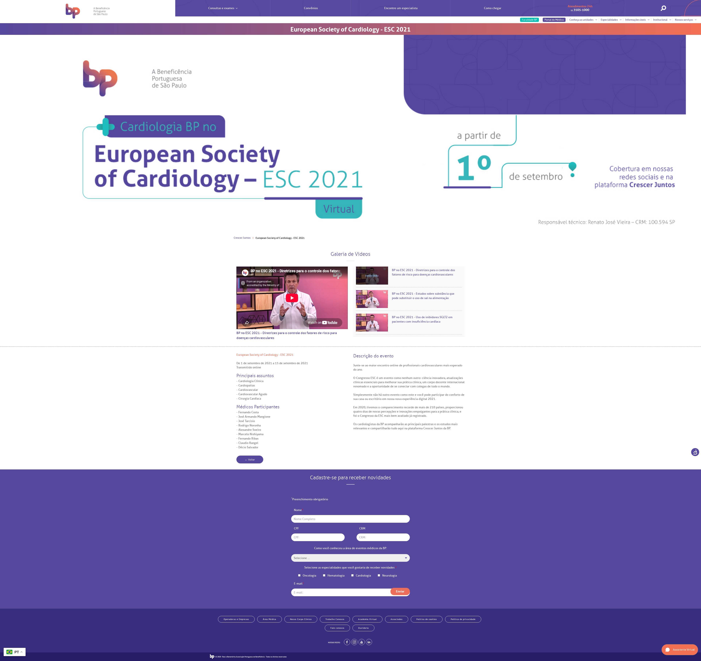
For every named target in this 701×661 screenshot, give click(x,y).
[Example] (354, 642)
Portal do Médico (554, 19)
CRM (362, 528)
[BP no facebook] (347, 642)
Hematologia (335, 575)
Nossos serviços (684, 19)
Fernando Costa (248, 412)
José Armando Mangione (254, 417)
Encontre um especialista (400, 8)
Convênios (311, 8)
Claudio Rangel (248, 443)
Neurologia (389, 575)
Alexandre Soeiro (249, 430)
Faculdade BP (529, 19)
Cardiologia (363, 575)
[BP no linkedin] (369, 642)
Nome (298, 510)
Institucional (660, 19)
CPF (296, 528)
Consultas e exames (221, 8)
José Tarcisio (246, 421)
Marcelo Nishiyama (250, 434)
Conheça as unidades (581, 19)
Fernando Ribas (248, 438)
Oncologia (309, 575)
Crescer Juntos (242, 237)
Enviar (400, 591)
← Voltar (250, 459)
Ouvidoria (363, 628)
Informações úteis (635, 19)
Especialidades (609, 19)
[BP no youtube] (362, 642)
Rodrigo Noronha (249, 425)
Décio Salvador (248, 447)
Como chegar (492, 8)
